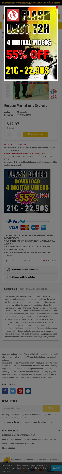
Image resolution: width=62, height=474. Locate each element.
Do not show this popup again (24, 77)
